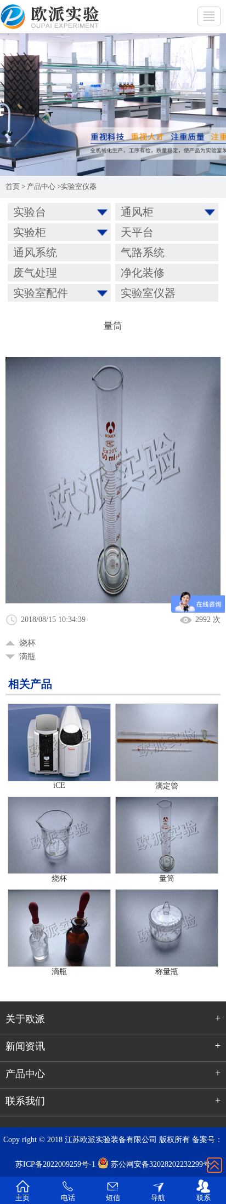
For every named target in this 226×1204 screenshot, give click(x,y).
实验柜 (29, 232)
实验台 (29, 212)
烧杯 (27, 642)
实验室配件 (40, 293)
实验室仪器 (79, 186)
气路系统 (143, 252)
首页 (12, 186)
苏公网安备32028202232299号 (160, 1164)
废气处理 (35, 273)
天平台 (137, 232)
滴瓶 (27, 656)
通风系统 (35, 252)
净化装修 (143, 273)
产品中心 (41, 186)
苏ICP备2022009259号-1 (55, 1164)
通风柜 (137, 212)
